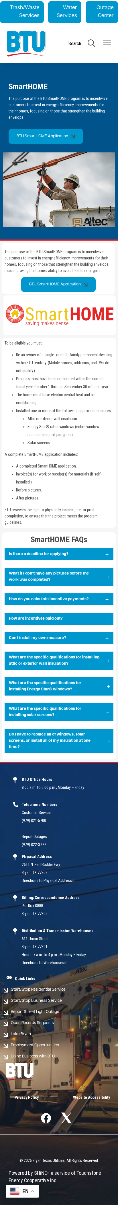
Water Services (67, 12)
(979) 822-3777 (34, 844)
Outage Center (105, 12)
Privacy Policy (27, 1097)
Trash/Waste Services (25, 12)
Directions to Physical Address (47, 880)
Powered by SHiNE (28, 1173)
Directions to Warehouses (43, 962)
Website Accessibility (91, 1097)
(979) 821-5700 (34, 820)
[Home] (26, 44)
